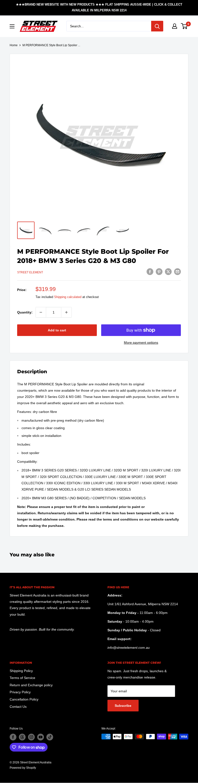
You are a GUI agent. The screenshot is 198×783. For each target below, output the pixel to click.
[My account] (174, 26)
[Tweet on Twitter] (168, 271)
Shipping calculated (67, 297)
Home (14, 45)
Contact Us (18, 706)
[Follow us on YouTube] (40, 737)
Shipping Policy (21, 671)
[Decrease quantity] (41, 312)
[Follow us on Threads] (22, 737)
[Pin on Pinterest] (159, 271)
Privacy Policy (20, 692)
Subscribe (123, 706)
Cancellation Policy (24, 699)
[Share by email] (177, 271)
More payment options (141, 342)
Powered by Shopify (23, 767)
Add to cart (57, 330)
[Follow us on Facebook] (13, 737)
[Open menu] (12, 26)
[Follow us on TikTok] (49, 737)
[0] (184, 26)
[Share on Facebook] (150, 271)
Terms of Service (22, 678)
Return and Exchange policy (31, 685)
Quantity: (25, 312)
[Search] (157, 26)
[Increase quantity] (66, 312)
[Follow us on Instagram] (31, 737)
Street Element (30, 272)
